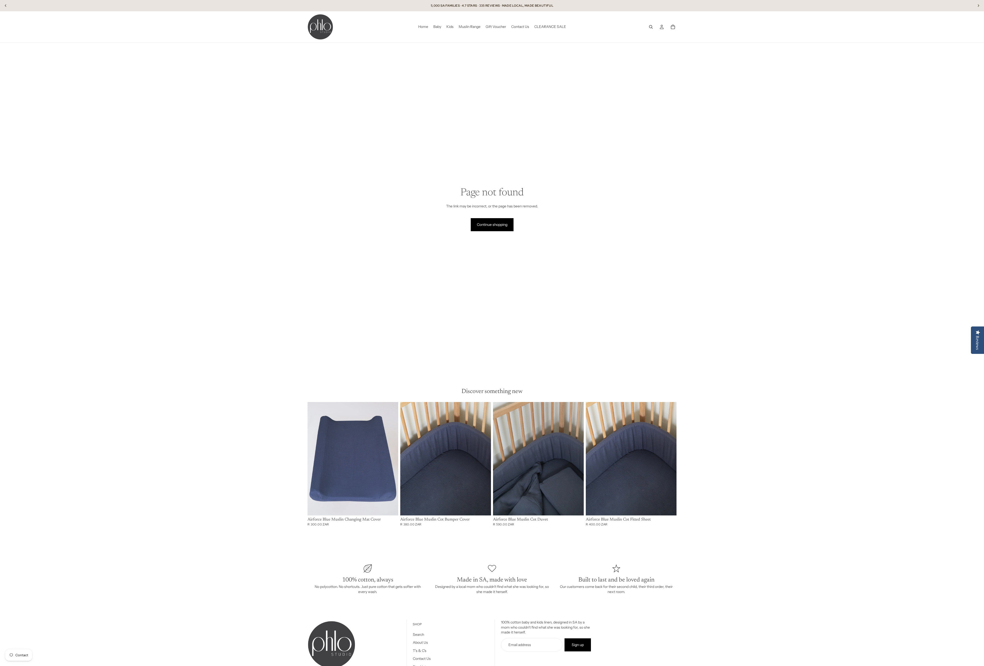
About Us (420, 642)
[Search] (651, 27)
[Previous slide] (5, 5)
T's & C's (419, 650)
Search (418, 634)
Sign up (578, 644)
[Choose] (390, 507)
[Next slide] (978, 5)
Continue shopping (492, 224)
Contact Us (422, 658)
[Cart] (673, 27)
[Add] (668, 507)
